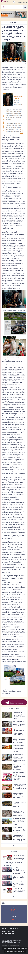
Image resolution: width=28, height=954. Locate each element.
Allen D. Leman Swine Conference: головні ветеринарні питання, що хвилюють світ (19, 858)
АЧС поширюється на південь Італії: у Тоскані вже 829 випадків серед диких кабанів (19, 715)
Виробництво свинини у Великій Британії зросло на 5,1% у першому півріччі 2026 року (19, 787)
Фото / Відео (6, 931)
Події (13, 931)
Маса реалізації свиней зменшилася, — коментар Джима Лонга (18, 884)
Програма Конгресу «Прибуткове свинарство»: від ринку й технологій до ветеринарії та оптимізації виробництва (19, 777)
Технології (5, 930)
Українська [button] (21, 2)
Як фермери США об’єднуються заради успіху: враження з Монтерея (19, 891)
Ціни (16, 928)
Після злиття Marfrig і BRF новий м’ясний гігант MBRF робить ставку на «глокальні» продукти (19, 821)
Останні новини (14, 708)
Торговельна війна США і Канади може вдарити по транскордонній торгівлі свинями (18, 731)
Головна (5, 928)
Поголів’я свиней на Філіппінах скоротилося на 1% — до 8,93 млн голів (19, 723)
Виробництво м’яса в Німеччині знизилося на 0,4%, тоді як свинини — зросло (19, 740)
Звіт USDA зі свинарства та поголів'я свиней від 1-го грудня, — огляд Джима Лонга (19, 870)
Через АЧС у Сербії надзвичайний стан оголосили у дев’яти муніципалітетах (18, 813)
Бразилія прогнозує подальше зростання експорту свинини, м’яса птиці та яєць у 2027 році (19, 748)
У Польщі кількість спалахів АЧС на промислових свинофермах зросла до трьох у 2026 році (19, 838)
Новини (11, 928)
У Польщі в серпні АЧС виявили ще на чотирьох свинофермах (19, 767)
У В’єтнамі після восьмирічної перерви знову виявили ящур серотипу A (19, 830)
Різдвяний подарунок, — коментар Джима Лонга (19, 877)
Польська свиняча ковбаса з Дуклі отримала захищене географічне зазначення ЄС (18, 796)
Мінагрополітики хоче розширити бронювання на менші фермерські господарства (19, 804)
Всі (14, 845)
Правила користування (14, 945)
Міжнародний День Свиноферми (14, 951)
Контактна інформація (17, 944)
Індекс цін (8, 903)
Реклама (4, 945)
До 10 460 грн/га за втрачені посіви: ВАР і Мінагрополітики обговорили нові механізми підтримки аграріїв (19, 758)
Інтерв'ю (15, 22)
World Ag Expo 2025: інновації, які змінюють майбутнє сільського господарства (13, 864)
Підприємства (14, 930)
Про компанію (6, 944)
